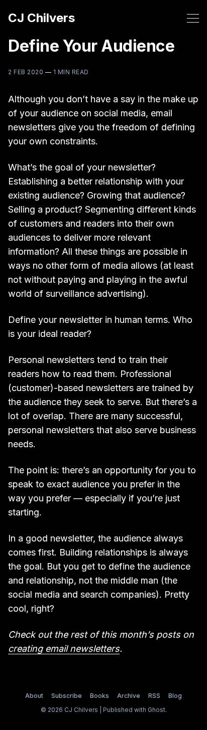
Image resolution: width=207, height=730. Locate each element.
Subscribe (66, 695)
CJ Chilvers (41, 18)
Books (99, 695)
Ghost (156, 709)
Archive (128, 695)
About (34, 695)
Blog (175, 695)
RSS (154, 695)
